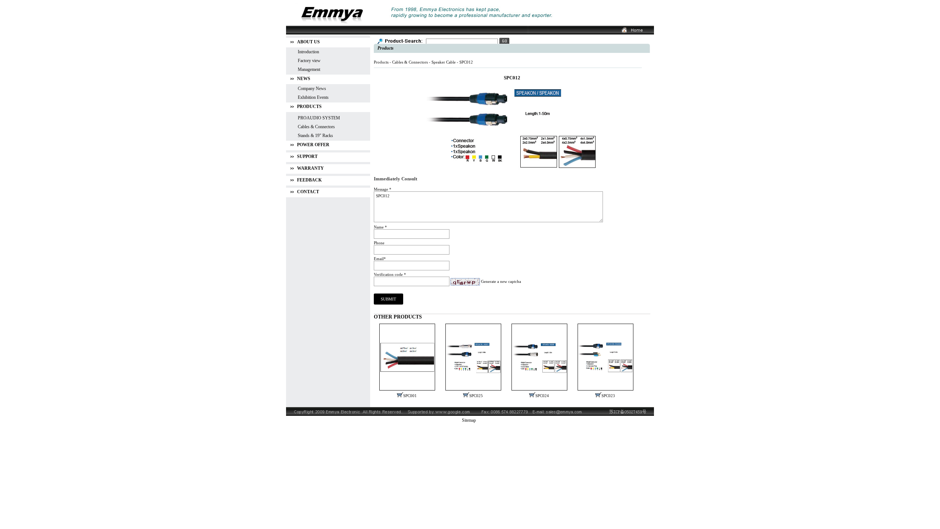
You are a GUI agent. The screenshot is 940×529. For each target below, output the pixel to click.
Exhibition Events (313, 97)
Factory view (309, 60)
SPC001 (410, 395)
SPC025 (476, 395)
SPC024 (542, 395)
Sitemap (469, 420)
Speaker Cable (443, 62)
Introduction (308, 51)
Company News (312, 88)
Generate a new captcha (501, 281)
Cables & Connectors (410, 62)
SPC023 (608, 395)
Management (309, 69)
